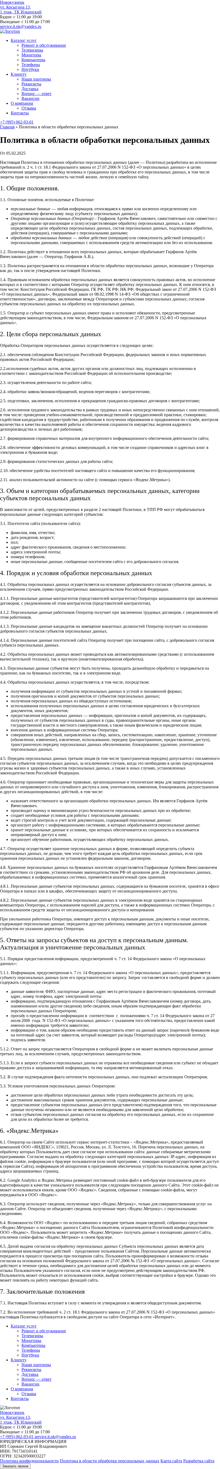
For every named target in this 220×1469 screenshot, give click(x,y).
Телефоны (30, 64)
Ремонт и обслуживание (43, 45)
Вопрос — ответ (36, 93)
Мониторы (31, 55)
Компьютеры (33, 59)
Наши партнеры (36, 79)
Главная (7, 127)
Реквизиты (31, 84)
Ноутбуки (30, 69)
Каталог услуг (24, 40)
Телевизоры (32, 50)
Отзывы (28, 108)
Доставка (29, 88)
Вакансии (30, 98)
